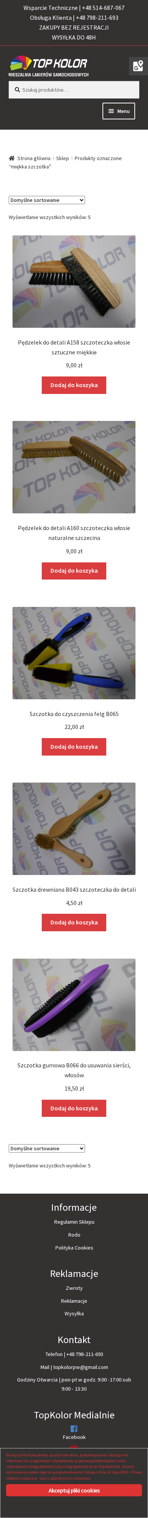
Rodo (74, 1234)
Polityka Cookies (74, 1247)
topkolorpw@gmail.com (80, 1367)
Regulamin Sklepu (74, 1221)
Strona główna (33, 158)
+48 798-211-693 (84, 1354)
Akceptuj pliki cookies (74, 1490)
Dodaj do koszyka (74, 385)
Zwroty (74, 1288)
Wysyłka (74, 1313)
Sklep (62, 158)
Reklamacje (74, 1300)
